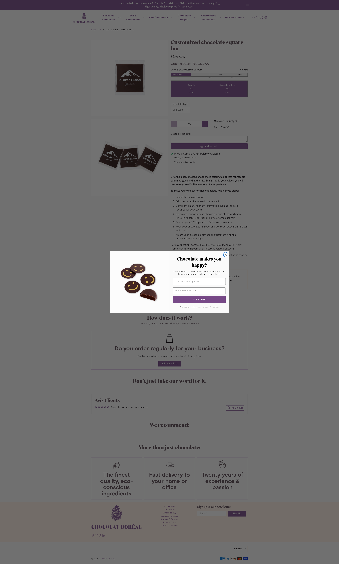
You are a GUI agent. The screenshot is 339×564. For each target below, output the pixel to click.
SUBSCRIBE (199, 299)
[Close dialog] (225, 254)
